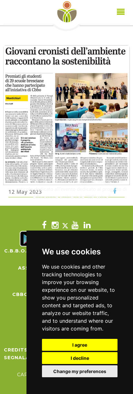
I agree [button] (79, 345)
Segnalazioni (24, 357)
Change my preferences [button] (79, 371)
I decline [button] (80, 358)
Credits (16, 350)
